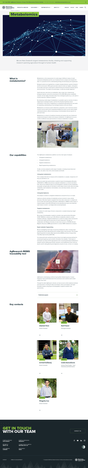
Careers (81, 7)
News (77, 7)
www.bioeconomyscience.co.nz (63, 2)
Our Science (7, 441)
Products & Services (22, 7)
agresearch (8, 7)
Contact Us (77, 431)
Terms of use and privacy (17, 459)
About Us (5, 445)
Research (67, 7)
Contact (72, 7)
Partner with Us (25, 445)
